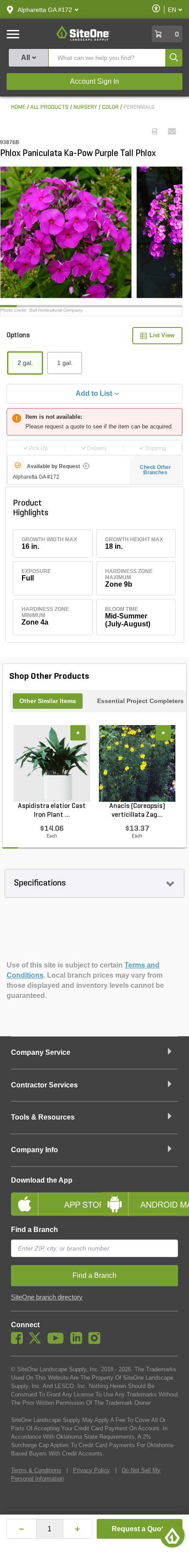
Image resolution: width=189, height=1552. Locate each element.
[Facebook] (19, 1341)
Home (18, 107)
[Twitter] (37, 1341)
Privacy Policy (91, 1470)
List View (161, 335)
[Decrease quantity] (21, 1529)
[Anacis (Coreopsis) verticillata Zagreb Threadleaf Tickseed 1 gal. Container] (137, 763)
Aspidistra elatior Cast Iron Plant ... (52, 811)
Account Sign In (94, 81)
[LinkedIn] (78, 1341)
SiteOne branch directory (47, 1297)
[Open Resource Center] (172, 1535)
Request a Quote (139, 1529)
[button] (45, 9)
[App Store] (49, 1197)
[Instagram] (96, 1341)
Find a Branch (34, 1229)
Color (110, 107)
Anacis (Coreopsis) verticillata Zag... (137, 811)
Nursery (85, 107)
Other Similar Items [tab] (47, 700)
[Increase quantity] (78, 1529)
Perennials (139, 107)
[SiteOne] (83, 39)
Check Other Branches (155, 470)
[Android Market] (139, 1197)
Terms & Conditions (36, 1470)
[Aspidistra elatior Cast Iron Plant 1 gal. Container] (52, 763)
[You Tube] (58, 1341)
